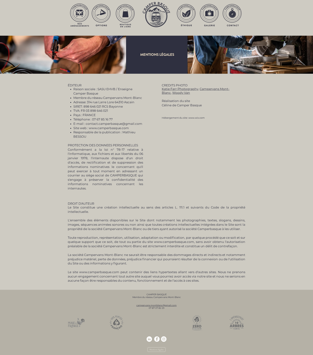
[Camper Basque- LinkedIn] (149, 339)
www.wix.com (196, 117)
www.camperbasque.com (109, 128)
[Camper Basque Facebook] (157, 339)
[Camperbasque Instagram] (163, 339)
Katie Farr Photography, (180, 89)
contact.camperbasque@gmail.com (114, 124)
